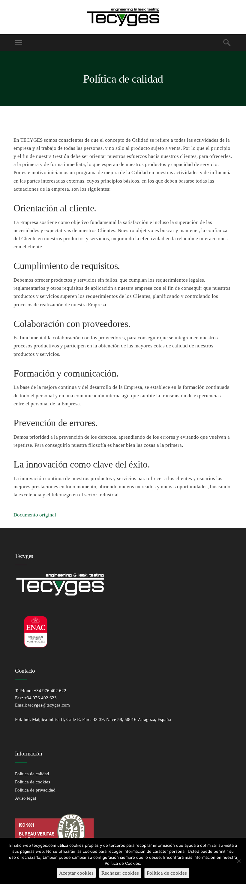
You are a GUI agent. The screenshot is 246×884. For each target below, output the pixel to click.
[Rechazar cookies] (239, 861)
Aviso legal (25, 798)
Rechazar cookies (120, 873)
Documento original (35, 515)
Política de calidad (32, 773)
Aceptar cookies (76, 873)
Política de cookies (32, 782)
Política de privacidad (35, 790)
